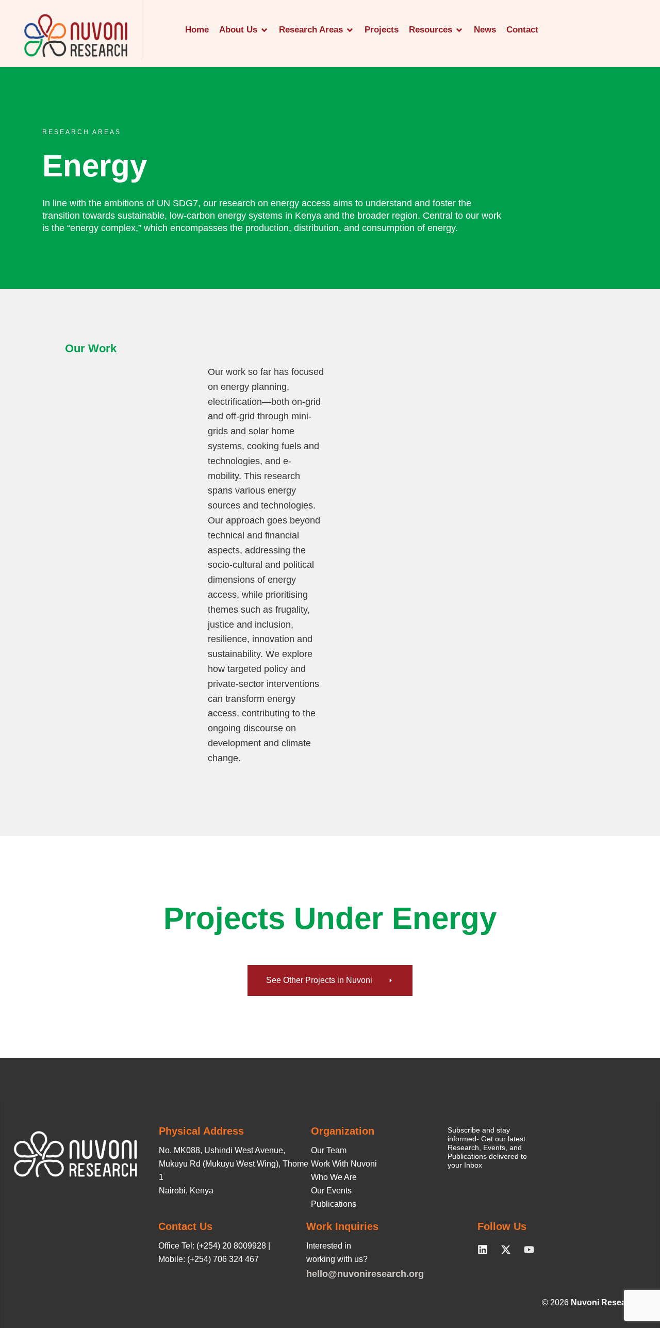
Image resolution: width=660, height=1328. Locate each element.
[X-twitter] (506, 1249)
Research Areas (311, 30)
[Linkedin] (482, 1249)
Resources (430, 30)
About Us (238, 30)
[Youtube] (529, 1249)
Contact (522, 30)
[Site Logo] (75, 34)
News (485, 30)
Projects (382, 30)
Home (197, 30)
